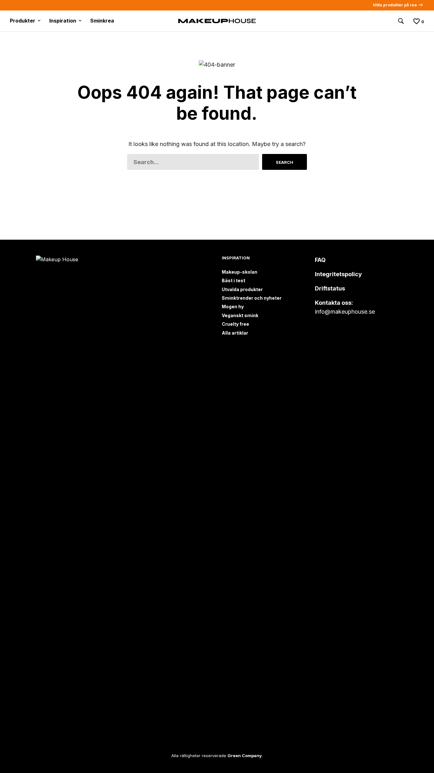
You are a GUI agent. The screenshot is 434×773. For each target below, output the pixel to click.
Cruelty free (235, 324)
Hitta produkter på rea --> (398, 5)
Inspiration (62, 20)
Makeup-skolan (239, 272)
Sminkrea (102, 20)
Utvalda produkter (242, 289)
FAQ (320, 260)
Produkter (22, 20)
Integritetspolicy (338, 274)
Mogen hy (233, 306)
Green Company (244, 755)
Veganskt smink (240, 315)
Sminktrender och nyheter (251, 298)
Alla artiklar (235, 333)
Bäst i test (233, 280)
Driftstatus (330, 288)
